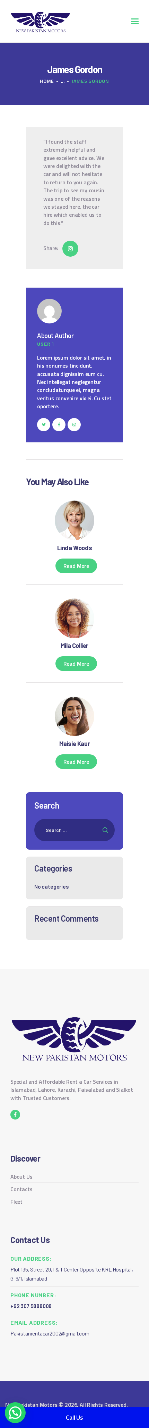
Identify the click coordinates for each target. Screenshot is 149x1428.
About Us (21, 1176)
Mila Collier (74, 645)
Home (47, 81)
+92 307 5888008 (31, 1305)
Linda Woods (74, 548)
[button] (15, 1412)
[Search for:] (74, 830)
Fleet (16, 1201)
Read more (76, 566)
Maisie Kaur (74, 743)
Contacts (21, 1189)
